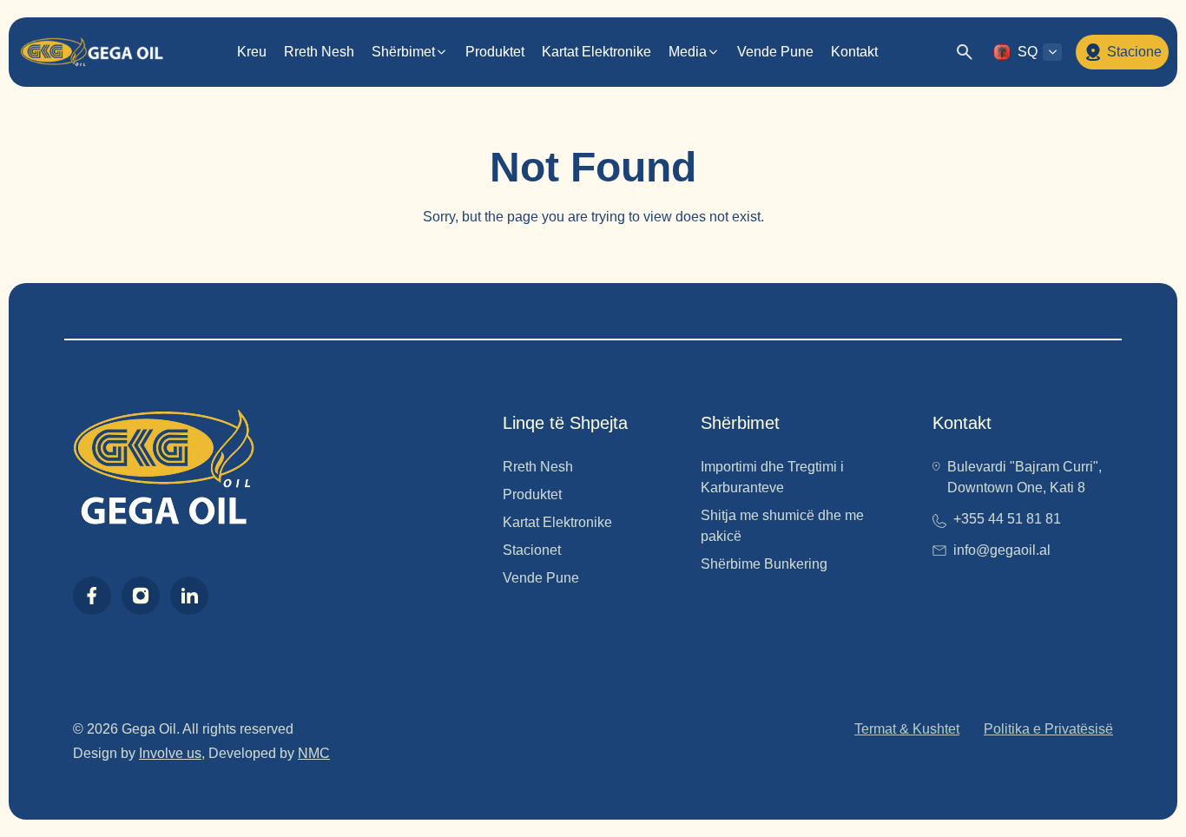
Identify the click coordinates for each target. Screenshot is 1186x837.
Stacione (1134, 51)
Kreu (252, 51)
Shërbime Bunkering (764, 564)
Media (688, 51)
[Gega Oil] (91, 52)
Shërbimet (403, 51)
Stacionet (532, 550)
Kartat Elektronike (596, 51)
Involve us (170, 753)
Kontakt (854, 51)
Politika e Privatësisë (1048, 729)
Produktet (494, 51)
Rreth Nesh (319, 51)
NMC (314, 753)
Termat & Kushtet (906, 729)
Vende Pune (775, 51)
